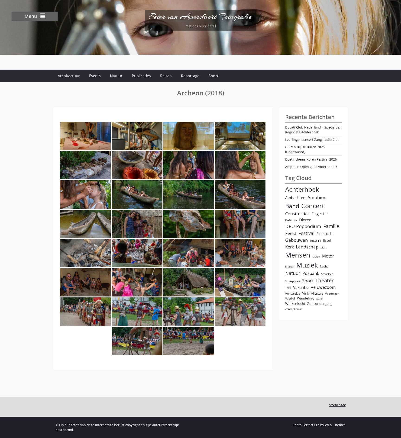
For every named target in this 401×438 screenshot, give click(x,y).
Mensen (297, 255)
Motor (328, 256)
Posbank (310, 273)
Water (319, 298)
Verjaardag (292, 293)
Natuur (116, 75)
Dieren (305, 219)
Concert (312, 205)
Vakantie (301, 287)
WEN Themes (335, 425)
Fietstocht (325, 233)
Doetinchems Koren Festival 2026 (311, 159)
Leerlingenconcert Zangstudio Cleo (312, 139)
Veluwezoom (323, 287)
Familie (331, 226)
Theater (324, 280)
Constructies (297, 213)
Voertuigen (332, 293)
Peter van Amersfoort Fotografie (200, 16)
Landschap (307, 247)
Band (292, 206)
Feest (290, 233)
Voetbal (290, 298)
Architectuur (69, 75)
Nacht (324, 266)
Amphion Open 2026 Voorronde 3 (311, 166)
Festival (306, 233)
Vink (305, 293)
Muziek (307, 265)
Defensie (291, 220)
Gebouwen (296, 240)
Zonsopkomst (293, 309)
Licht (324, 247)
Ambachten (295, 197)
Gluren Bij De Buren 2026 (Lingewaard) (305, 149)
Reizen (166, 75)
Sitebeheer (337, 405)
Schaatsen (327, 274)
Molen (316, 256)
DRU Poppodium (303, 226)
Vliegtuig (317, 293)
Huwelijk (315, 240)
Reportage (190, 75)
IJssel (327, 240)
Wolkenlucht (295, 303)
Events (95, 75)
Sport (213, 75)
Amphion (317, 197)
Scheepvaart (292, 281)
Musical (289, 266)
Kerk (289, 247)
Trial (288, 288)
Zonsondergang (319, 303)
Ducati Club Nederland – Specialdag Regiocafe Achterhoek (313, 129)
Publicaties (141, 75)
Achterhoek (302, 189)
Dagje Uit (320, 213)
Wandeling (305, 298)
